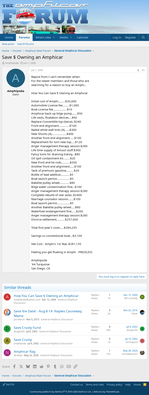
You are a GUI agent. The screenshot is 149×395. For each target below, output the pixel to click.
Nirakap (18, 355)
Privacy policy (114, 384)
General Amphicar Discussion (57, 319)
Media (64, 37)
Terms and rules (95, 384)
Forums (24, 37)
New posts (8, 44)
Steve (135, 313)
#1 (143, 70)
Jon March (19, 319)
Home (9, 37)
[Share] (138, 70)
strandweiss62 (130, 354)
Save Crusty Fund (27, 327)
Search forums (25, 44)
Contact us (76, 384)
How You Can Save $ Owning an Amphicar (46, 295)
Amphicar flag (24, 351)
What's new (43, 37)
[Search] (143, 37)
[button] (54, 37)
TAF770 (9, 384)
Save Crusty (23, 339)
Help (128, 384)
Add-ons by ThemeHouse (106, 391)
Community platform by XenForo (60, 391)
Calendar (82, 37)
